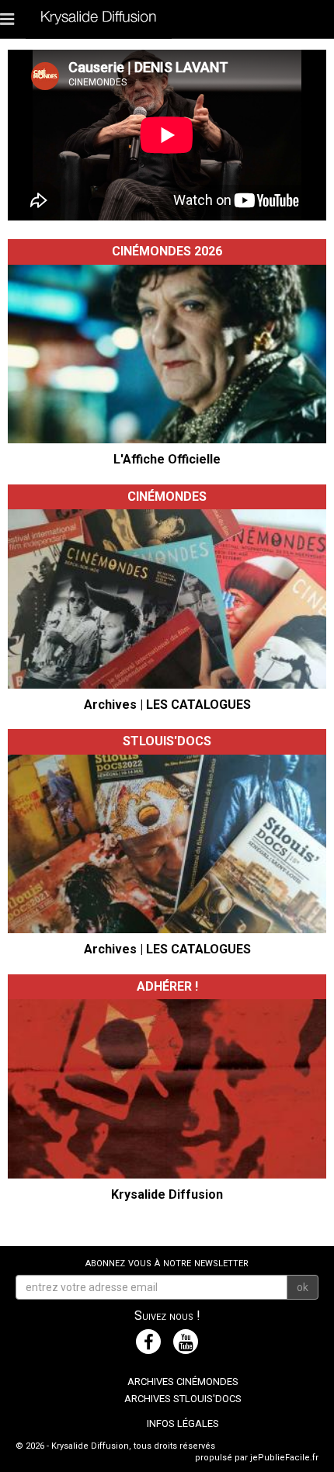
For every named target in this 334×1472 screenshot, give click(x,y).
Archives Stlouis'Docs (183, 1398)
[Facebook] (148, 1341)
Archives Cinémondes (182, 1381)
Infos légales (183, 1423)
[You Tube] (185, 1341)
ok (302, 1287)
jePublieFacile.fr (284, 1458)
